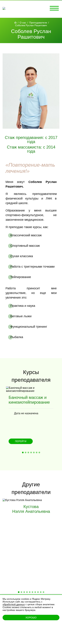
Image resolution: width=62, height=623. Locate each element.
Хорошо (31, 617)
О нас (23, 22)
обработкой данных (14, 604)
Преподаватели (38, 22)
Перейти (20, 441)
